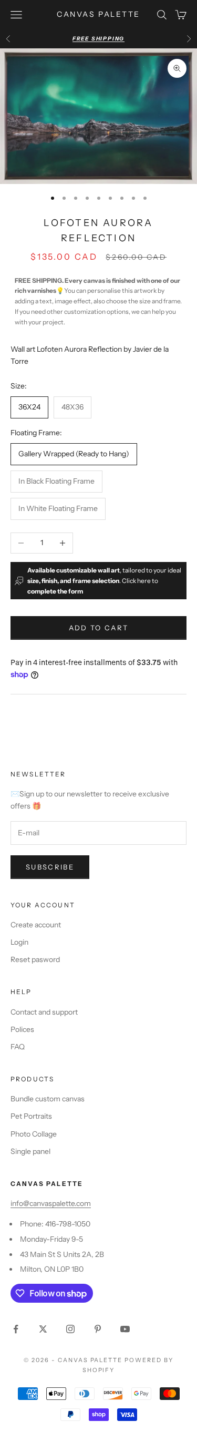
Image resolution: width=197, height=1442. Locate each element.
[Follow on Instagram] (70, 1329)
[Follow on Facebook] (16, 1329)
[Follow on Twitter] (43, 1329)
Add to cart (99, 627)
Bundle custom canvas (48, 1098)
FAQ (18, 1046)
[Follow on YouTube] (125, 1329)
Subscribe (50, 867)
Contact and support (44, 1012)
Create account (36, 924)
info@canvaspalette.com (51, 1203)
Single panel (30, 1151)
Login (19, 942)
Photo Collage (34, 1134)
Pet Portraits (31, 1116)
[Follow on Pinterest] (97, 1329)
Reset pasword (35, 959)
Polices (22, 1029)
